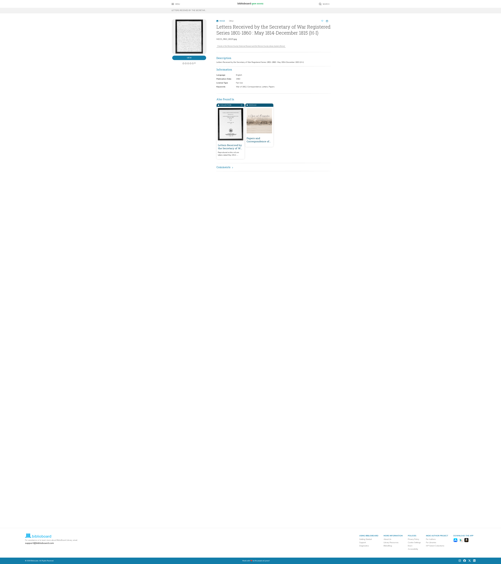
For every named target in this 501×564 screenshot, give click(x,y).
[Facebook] (463, 561)
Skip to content (14, 3)
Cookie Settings (414, 542)
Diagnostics (364, 546)
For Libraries (431, 542)
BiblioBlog (388, 546)
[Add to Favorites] (241, 105)
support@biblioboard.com (39, 543)
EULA (410, 546)
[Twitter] (468, 561)
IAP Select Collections (435, 546)
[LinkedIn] (473, 561)
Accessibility (413, 549)
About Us (387, 539)
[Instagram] (459, 561)
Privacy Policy (413, 539)
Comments (223, 167)
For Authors (431, 539)
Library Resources (391, 542)
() (251, 46)
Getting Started (365, 539)
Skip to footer (13, 3)
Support (362, 542)
